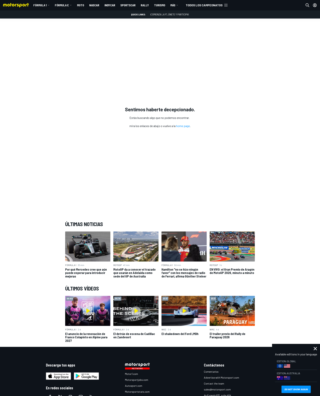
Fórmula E (62, 5)
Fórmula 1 (40, 5)
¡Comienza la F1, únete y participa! (169, 14)
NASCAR (94, 5)
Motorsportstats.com (137, 391)
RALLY (145, 5)
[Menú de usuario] (315, 5)
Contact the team (214, 383)
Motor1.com (131, 373)
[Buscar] (307, 5)
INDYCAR (109, 5)
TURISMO (159, 5)
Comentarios (211, 371)
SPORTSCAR (128, 5)
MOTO (80, 5)
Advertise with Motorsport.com (221, 377)
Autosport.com (133, 385)
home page (183, 126)
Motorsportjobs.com (136, 379)
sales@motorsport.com (217, 389)
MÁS (172, 5)
